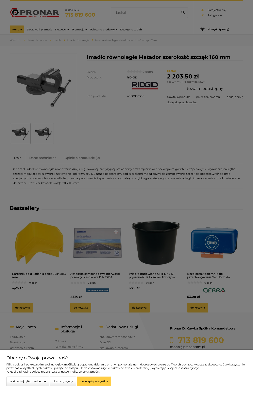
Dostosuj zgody (63, 381)
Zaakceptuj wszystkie (94, 381)
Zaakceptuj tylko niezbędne (27, 381)
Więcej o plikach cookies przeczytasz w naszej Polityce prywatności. (53, 371)
